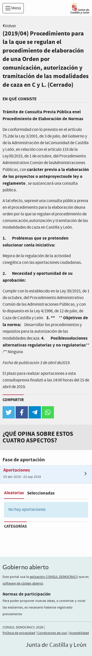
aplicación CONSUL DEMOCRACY (54, 577)
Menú (15, 8)
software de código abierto (23, 583)
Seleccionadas (41, 493)
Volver (10, 26)
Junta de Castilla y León (56, 645)
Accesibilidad (79, 633)
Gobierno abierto (26, 567)
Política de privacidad (19, 633)
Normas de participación (27, 594)
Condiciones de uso (52, 633)
